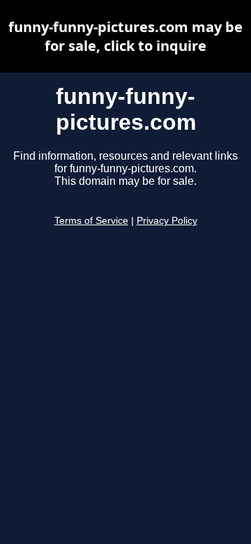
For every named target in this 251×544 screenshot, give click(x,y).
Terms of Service (91, 221)
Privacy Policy (167, 221)
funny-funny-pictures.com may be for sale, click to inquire (125, 36)
